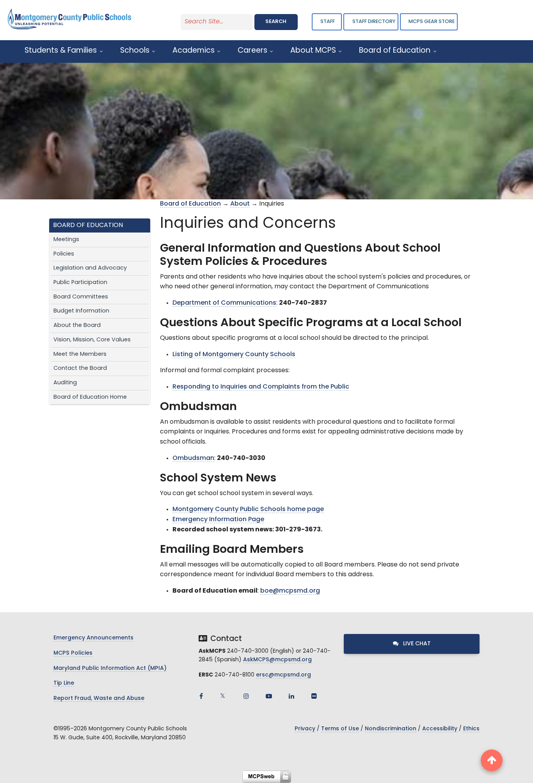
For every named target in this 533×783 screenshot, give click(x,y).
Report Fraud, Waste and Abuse (98, 698)
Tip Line (63, 683)
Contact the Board (80, 368)
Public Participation (80, 283)
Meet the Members (80, 354)
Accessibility (439, 729)
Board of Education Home (90, 397)
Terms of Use (340, 729)
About (240, 204)
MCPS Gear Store (432, 21)
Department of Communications (224, 303)
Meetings (66, 240)
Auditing (65, 383)
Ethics (471, 729)
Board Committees (80, 297)
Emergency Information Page (218, 520)
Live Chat (416, 644)
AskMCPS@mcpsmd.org (277, 660)
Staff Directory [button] (373, 21)
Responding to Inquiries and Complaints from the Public (260, 387)
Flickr (314, 696)
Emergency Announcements (93, 638)
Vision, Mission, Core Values (92, 340)
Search (275, 21)
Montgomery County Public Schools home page (248, 509)
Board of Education (190, 204)
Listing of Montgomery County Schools (233, 355)
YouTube (269, 696)
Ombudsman (193, 458)
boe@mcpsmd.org (290, 591)
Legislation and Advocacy (90, 268)
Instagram (246, 696)
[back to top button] (492, 760)
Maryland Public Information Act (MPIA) (110, 668)
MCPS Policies (72, 653)
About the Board (77, 325)
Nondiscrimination (390, 729)
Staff (327, 21)
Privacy (305, 729)
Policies (63, 254)
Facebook (201, 696)
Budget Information (81, 311)
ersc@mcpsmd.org (283, 675)
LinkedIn (291, 696)
